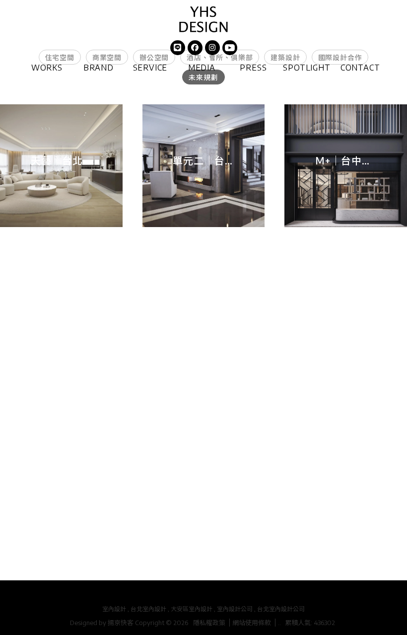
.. (279, 623)
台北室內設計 (148, 609)
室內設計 (114, 609)
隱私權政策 (209, 623)
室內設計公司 (235, 609)
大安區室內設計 (191, 609)
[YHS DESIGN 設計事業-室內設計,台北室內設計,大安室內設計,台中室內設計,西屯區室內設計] (203, 19)
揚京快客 (121, 623)
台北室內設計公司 (281, 609)
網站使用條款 (251, 623)
